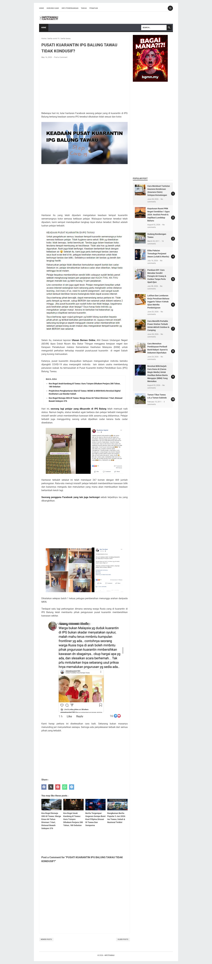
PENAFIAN (93, 8)
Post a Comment (60, 57)
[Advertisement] (84, 82)
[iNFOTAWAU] (50, 18)
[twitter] (50, 787)
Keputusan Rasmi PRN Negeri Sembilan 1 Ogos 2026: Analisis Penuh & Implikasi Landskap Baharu (158, 214)
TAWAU (84, 8)
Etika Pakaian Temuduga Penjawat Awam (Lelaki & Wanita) (158, 253)
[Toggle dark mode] (170, 8)
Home (41, 8)
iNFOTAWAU (110, 955)
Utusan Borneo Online (83, 340)
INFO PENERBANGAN (70, 8)
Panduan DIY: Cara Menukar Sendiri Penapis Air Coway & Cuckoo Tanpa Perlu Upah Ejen (156, 276)
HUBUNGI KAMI (53, 8)
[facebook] (43, 787)
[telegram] (71, 787)
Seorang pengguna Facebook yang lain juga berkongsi (70, 497)
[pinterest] (57, 787)
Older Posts (123, 939)
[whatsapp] (64, 787)
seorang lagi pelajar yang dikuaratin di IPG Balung (78, 408)
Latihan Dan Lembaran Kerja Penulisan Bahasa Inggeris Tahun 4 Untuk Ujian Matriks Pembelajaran (158, 301)
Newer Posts (46, 939)
